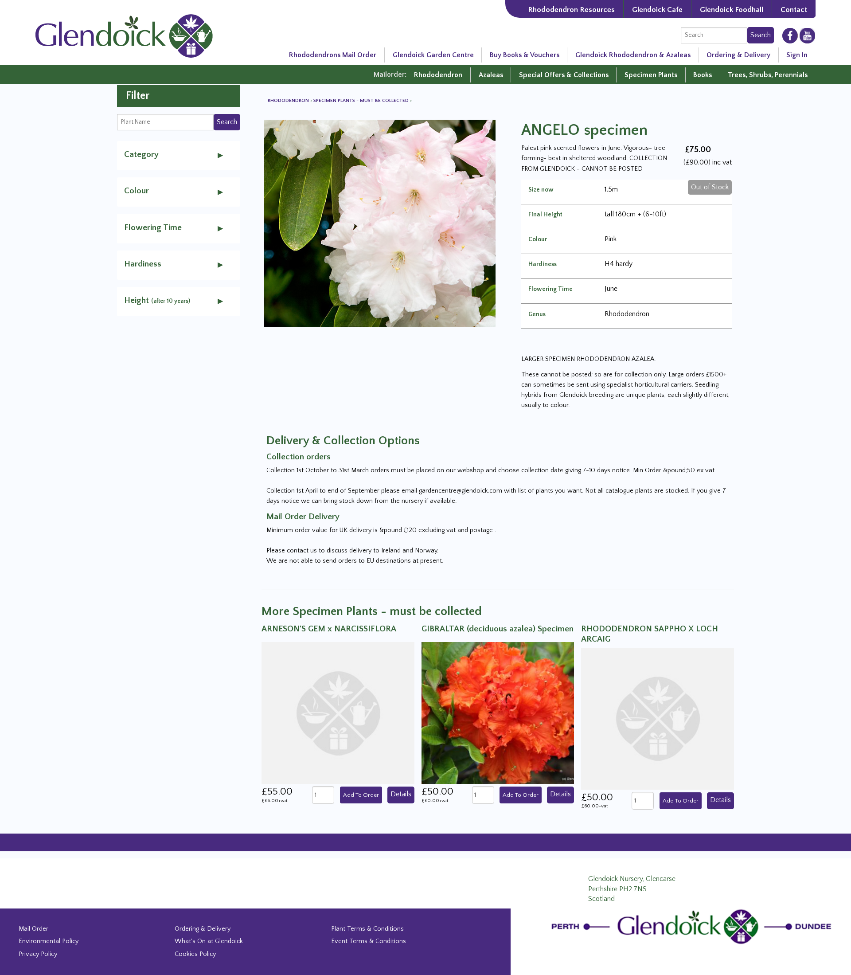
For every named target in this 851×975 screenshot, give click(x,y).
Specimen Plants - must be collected (361, 100)
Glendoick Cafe (657, 9)
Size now (541, 190)
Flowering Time (550, 289)
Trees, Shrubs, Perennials (768, 75)
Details (400, 794)
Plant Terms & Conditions (367, 928)
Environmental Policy (48, 941)
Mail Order (33, 928)
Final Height (545, 214)
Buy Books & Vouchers (524, 55)
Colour (537, 239)
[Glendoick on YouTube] (807, 35)
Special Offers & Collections (564, 75)
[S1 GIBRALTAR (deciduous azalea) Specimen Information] (498, 713)
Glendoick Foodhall (731, 9)
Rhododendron (438, 75)
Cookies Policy (195, 954)
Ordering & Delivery (738, 55)
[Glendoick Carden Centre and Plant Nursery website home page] (124, 35)
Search (760, 35)
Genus (537, 314)
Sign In (797, 55)
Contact (794, 9)
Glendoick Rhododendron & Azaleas (633, 55)
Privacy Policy (38, 954)
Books (702, 75)
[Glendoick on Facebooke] (790, 35)
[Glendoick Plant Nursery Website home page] (693, 926)
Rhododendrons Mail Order (332, 55)
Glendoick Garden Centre (433, 55)
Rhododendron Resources (571, 9)
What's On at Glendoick (209, 941)
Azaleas (491, 75)
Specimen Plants (651, 75)
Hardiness (542, 264)
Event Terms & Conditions (368, 941)
